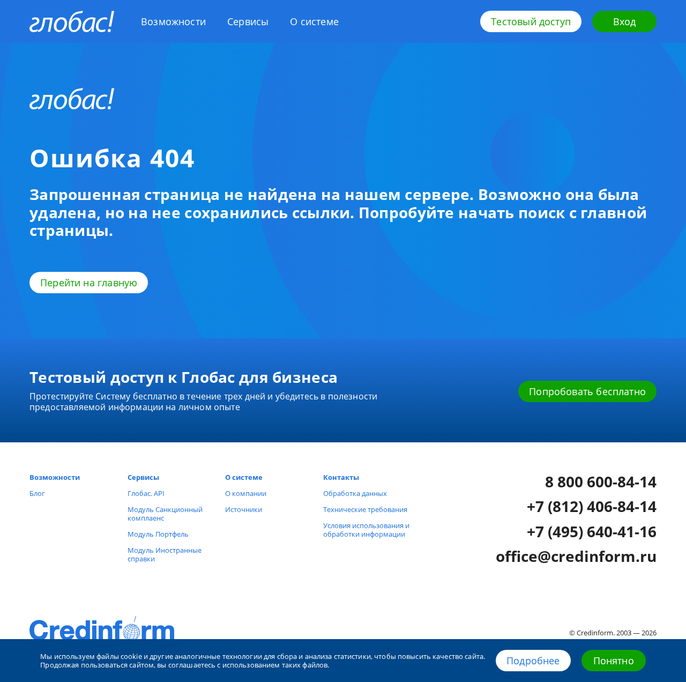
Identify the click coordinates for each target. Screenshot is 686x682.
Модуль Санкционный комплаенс (165, 513)
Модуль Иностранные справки (165, 554)
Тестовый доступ (531, 21)
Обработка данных (355, 493)
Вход (624, 21)
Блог (37, 493)
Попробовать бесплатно (587, 391)
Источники (243, 509)
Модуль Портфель (158, 534)
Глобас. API (146, 493)
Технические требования (365, 509)
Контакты (341, 477)
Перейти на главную (88, 282)
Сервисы (248, 21)
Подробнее (533, 660)
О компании (245, 493)
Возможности (173, 21)
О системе (314, 21)
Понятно (613, 660)
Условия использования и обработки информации (366, 529)
